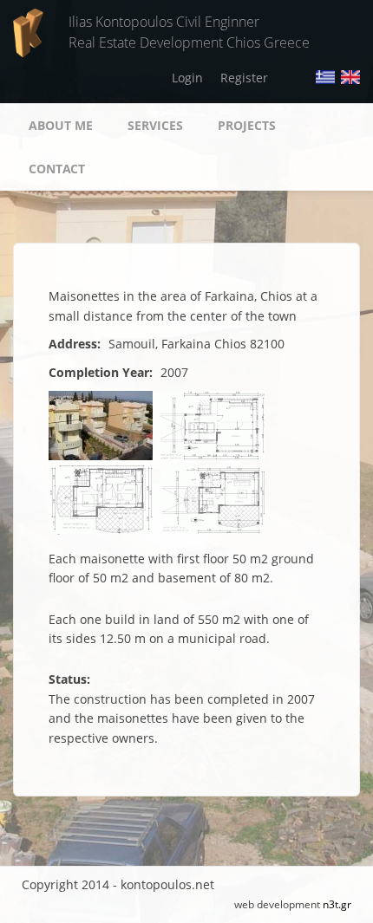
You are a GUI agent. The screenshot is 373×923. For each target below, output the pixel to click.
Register (244, 78)
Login (187, 78)
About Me (61, 125)
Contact (57, 168)
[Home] (28, 31)
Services (155, 125)
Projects (247, 125)
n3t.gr (337, 904)
